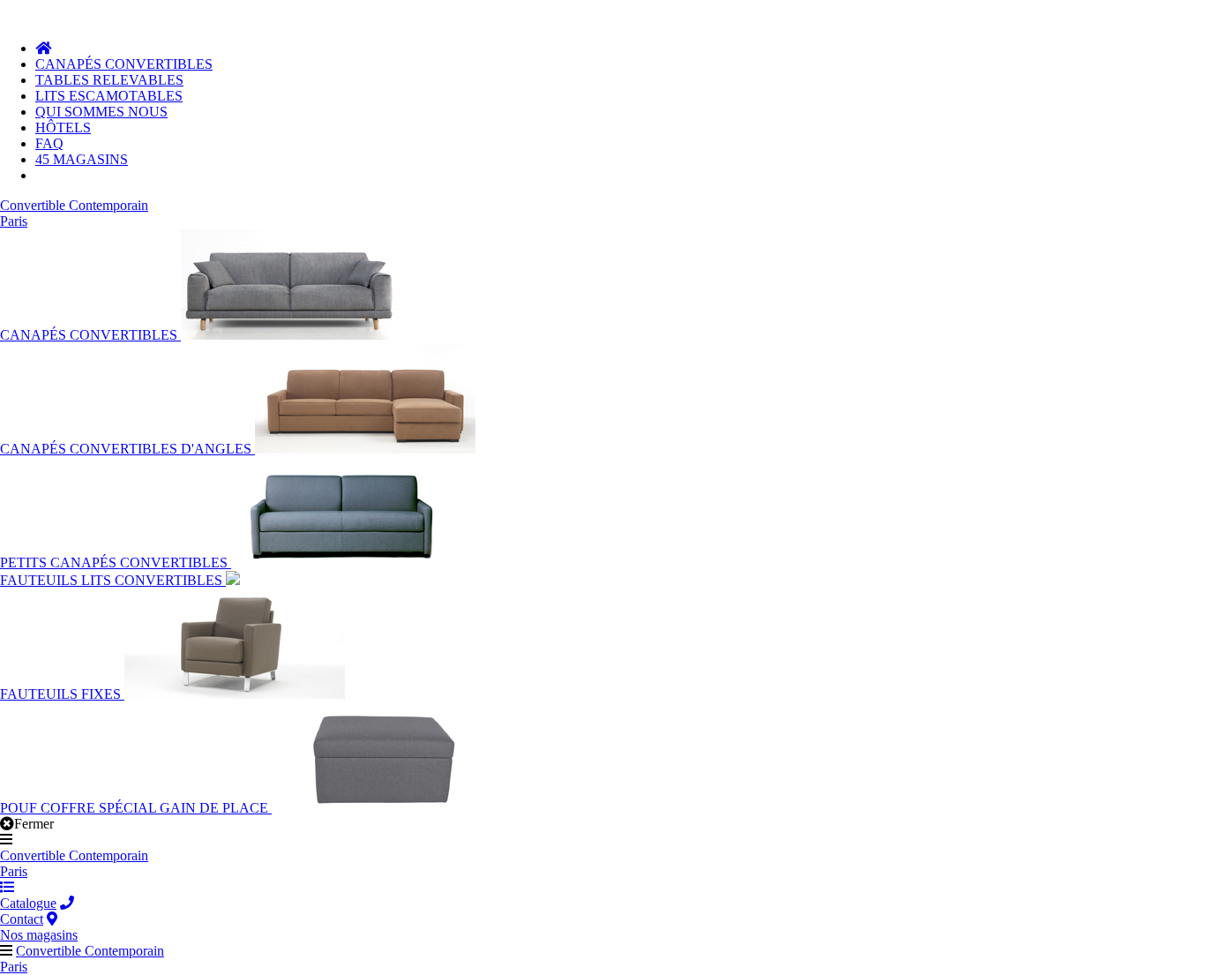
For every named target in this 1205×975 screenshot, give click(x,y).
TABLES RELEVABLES (109, 79)
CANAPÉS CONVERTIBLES (124, 63)
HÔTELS (63, 127)
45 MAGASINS (81, 159)
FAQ (49, 143)
